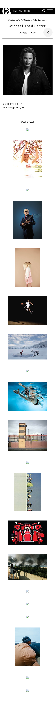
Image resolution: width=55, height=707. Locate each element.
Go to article (10, 104)
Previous (24, 33)
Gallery (27, 11)
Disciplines (17, 11)
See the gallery (12, 107)
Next (33, 33)
